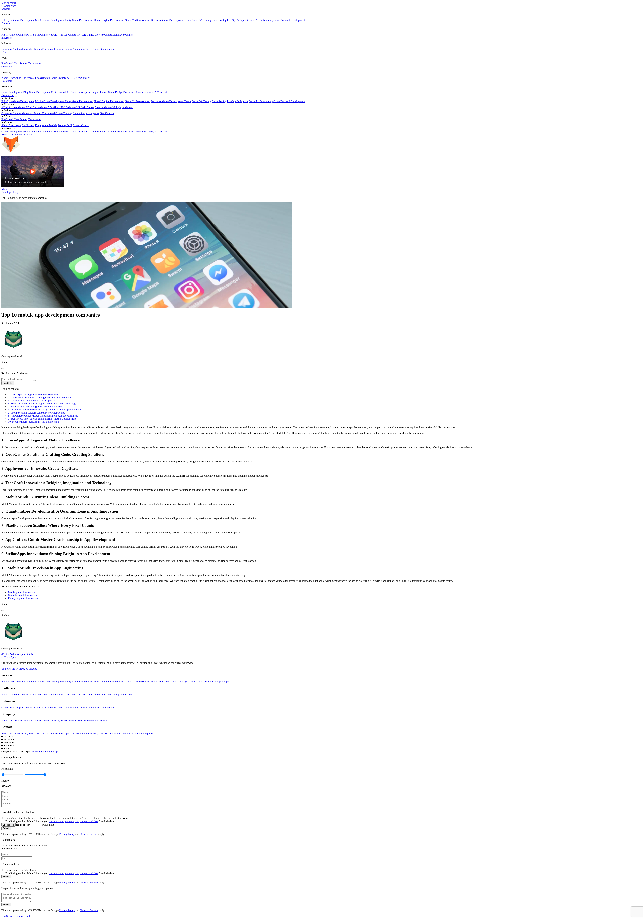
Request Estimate (24, 134)
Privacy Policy (40, 751)
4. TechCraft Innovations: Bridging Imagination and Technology (42, 403)
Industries (6, 37)
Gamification (107, 49)
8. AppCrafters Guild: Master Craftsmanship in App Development (43, 415)
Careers (77, 77)
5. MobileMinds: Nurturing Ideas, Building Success (35, 406)
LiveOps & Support (237, 20)
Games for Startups (11, 49)
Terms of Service (89, 834)
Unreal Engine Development (109, 20)
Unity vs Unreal (98, 92)
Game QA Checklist (156, 92)
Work (4, 52)
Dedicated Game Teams (163, 681)
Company (6, 66)
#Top (31, 654)
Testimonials (34, 63)
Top (3, 916)
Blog (39, 720)
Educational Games (52, 49)
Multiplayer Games (122, 34)
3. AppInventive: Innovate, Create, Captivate (31, 400)
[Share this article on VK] (2, 368)
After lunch (30, 870)
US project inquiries (142, 733)
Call (27, 916)
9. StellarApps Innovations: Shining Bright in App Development (42, 418)
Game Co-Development (137, 20)
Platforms (6, 23)
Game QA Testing (201, 20)
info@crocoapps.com (64, 733)
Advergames (92, 49)
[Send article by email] (34, 380)
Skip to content (9, 2)
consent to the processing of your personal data (73, 821)
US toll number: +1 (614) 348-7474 (95, 733)
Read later (8, 383)
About (4, 720)
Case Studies (15, 720)
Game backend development (23, 595)
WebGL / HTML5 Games (62, 34)
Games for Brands (32, 49)
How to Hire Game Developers (73, 92)
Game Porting (219, 20)
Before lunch (13, 870)
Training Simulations (74, 49)
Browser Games (103, 34)
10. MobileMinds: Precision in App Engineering (33, 421)
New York (6, 733)
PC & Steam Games (37, 34)
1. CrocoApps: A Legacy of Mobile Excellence (33, 394)
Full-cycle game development (23, 598)
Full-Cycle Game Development (17, 20)
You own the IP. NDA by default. (19, 668)
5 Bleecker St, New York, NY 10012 (32, 733)
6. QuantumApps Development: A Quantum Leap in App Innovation (44, 409)
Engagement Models (46, 77)
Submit (6, 828)
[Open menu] (16, 96)
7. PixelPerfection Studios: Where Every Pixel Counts (36, 412)
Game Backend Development (289, 20)
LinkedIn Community (86, 720)
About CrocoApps (11, 77)
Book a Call (7, 95)
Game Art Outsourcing (261, 20)
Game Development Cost (42, 92)
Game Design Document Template (126, 92)
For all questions (123, 733)
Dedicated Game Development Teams (171, 20)
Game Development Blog (14, 92)
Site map (53, 751)
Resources (6, 80)
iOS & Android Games (13, 34)
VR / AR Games (85, 34)
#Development (20, 654)
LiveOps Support (221, 681)
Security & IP (65, 77)
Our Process (28, 77)
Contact (85, 77)
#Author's (6, 654)
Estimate (20, 916)
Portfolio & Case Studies (14, 63)
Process (47, 720)
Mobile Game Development (50, 20)
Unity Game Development (79, 20)
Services (5, 8)
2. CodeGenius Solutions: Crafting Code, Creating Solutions (40, 397)
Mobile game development (22, 592)
